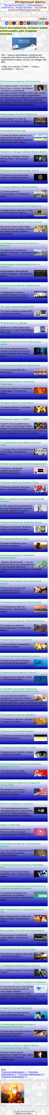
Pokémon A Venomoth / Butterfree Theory (21, 522)
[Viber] (36, 23)
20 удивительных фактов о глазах (18, 747)
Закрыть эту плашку (23, 1113)
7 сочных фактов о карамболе (16, 640)
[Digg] (21, 23)
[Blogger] (17, 23)
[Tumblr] (32, 23)
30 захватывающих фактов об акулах (20, 656)
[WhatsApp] (39, 23)
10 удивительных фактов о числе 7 (18, 672)
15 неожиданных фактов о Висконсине (20, 602)
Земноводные (34, 5)
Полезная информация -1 (13, 1072)
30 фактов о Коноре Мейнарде (16, 1008)
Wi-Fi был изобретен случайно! (16, 804)
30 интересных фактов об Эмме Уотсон (21, 222)
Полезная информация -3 (30, 1074)
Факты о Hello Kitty (10, 825)
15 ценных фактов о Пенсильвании (19, 187)
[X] (14, 23)
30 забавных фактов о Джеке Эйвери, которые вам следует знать (19, 1046)
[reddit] (25, 23)
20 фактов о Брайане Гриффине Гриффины (23, 982)
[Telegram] (43, 23)
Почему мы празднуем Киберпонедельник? (23, 464)
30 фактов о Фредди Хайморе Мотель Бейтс (23, 152)
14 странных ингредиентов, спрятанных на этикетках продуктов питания (23, 887)
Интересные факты (32, 2)
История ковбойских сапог (14, 539)
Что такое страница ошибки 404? (17, 307)
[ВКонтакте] (6, 23)
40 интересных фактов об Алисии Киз (20, 81)
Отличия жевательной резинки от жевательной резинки (18, 1025)
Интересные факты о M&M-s (15, 419)
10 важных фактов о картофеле (16, 403)
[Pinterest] (46, 23)
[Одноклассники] (10, 23)
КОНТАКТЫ (7, 8)
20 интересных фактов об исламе (18, 949)
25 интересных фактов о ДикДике (17, 715)
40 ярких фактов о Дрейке (13, 323)
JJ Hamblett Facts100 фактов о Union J (20, 966)
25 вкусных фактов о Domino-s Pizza (19, 482)
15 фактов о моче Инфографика (17, 731)
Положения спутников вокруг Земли (19, 170)
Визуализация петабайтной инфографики (22, 930)
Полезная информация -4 (13, 1077)
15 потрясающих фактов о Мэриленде (20, 365)
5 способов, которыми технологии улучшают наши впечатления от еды (19, 690)
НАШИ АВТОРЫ (24, 8)
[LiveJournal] (28, 23)
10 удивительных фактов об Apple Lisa (20, 206)
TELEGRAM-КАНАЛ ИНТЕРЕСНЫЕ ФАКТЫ (27, 9)
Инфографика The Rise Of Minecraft (18, 114)
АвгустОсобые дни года (13, 131)
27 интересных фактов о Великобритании (22, 621)
